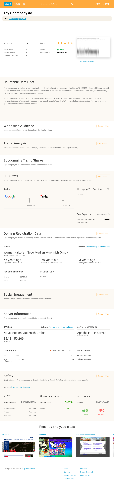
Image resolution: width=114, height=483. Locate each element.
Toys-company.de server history (61, 327)
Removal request (86, 472)
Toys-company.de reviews (21, 387)
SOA (64, 351)
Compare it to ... (103, 126)
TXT (69, 351)
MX (54, 351)
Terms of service (70, 475)
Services (67, 472)
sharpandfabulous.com (85, 435)
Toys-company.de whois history (98, 247)
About (66, 469)
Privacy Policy (85, 475)
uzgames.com (44, 435)
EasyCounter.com (28, 469)
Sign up (106, 4)
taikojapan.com (8, 435)
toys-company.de (17, 18)
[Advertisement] (57, 29)
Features (83, 469)
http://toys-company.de (85, 61)
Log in (97, 4)
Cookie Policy (69, 479)
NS (59, 351)
